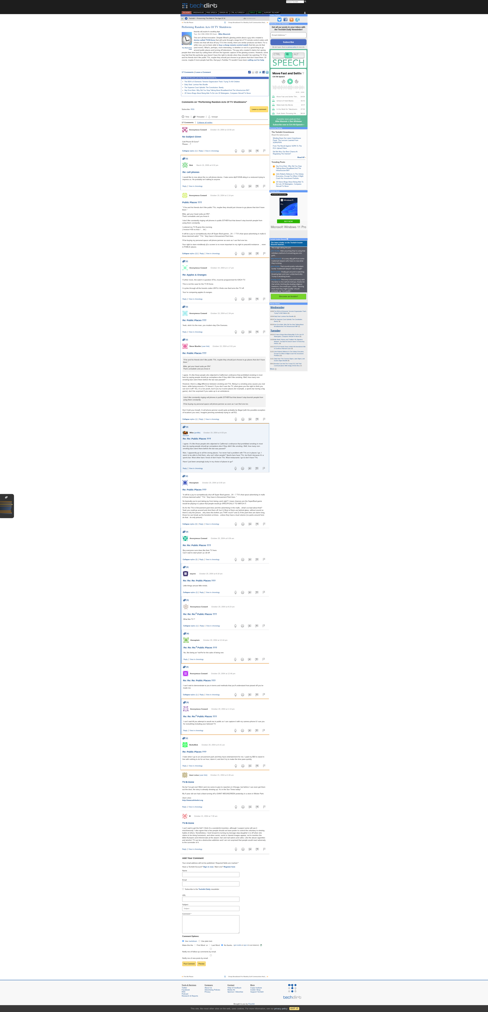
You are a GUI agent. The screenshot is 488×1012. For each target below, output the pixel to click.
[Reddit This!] (256, 72)
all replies (204, 122)
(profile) (197, 433)
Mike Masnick (224, 34)
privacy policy (292, 47)
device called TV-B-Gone (204, 40)
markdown (193, 941)
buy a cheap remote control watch (233, 45)
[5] (186, 600)
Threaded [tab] (200, 117)
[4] (185, 567)
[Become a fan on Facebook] (285, 19)
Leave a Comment (203, 72)
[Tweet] (260, 72)
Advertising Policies (212, 990)
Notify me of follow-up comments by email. (199, 952)
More (272, 369)
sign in (245, 945)
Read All (301, 157)
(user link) (206, 346)
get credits (237, 945)
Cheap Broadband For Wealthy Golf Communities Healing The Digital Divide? (254, 22)
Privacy (207, 992)
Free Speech (211, 12)
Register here (229, 867)
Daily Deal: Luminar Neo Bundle (196, 85)
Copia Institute (256, 988)
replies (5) (190, 559)
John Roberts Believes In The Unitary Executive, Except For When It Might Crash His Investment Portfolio (290, 176)
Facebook (186, 990)
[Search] (305, 2)
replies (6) (189, 524)
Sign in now (208, 867)
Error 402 (223, 12)
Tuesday (275, 330)
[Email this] (253, 72)
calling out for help (256, 60)
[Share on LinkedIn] (267, 72)
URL (184, 895)
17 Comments (188, 72)
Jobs (260, 12)
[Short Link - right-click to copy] (249, 72)
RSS (192, 109)
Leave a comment (259, 109)
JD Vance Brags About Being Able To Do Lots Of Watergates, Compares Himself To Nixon (217, 93)
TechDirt (186, 12)
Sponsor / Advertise (235, 992)
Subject (185, 904)
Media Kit (231, 990)
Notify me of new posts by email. (195, 958)
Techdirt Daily (204, 889)
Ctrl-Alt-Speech (238, 12)
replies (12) (190, 253)
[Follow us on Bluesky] (279, 19)
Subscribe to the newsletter (202, 889)
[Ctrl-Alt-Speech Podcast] (288, 59)
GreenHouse (198, 12)
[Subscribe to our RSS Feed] (291, 19)
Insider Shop (255, 990)
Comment (186, 914)
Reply (201, 151)
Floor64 (251, 1004)
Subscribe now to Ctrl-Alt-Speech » (288, 124)
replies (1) (189, 151)
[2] (185, 159)
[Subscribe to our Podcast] (297, 19)
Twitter (184, 988)
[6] (186, 633)
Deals (252, 12)
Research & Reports (190, 996)
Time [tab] (187, 117)
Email (184, 880)
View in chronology (212, 151)
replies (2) (190, 592)
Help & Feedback (234, 988)
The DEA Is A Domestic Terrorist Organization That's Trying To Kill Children (212, 82)
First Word (201, 945)
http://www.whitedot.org (192, 800)
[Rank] (274, 166)
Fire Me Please (188, 22)
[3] (185, 427)
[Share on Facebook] (263, 72)
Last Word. (215, 945)
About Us (208, 988)
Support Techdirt (271, 12)
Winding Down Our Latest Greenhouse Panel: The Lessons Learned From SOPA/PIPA (287, 140)
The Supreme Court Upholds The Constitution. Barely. (204, 87)
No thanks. (228, 945)
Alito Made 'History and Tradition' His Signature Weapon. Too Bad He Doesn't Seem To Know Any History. (289, 341)
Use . (191, 941)
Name (184, 871)
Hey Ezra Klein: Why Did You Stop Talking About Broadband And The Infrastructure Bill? (216, 90)
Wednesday (277, 307)
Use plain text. (207, 941)
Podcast (185, 994)
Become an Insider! (288, 296)
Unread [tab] (214, 117)
